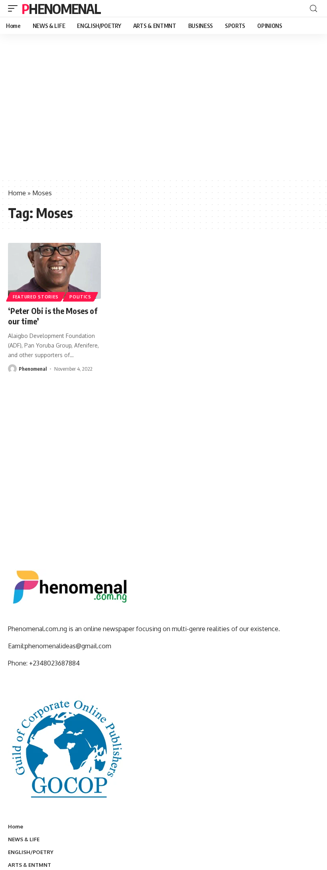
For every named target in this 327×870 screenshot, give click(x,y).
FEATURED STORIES (36, 296)
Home (17, 193)
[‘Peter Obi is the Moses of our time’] (54, 271)
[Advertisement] (163, 118)
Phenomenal (61, 8)
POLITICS (80, 296)
